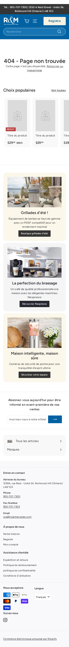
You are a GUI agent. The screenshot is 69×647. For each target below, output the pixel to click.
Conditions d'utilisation (17, 575)
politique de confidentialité (19, 570)
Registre (54, 21)
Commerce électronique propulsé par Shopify (30, 638)
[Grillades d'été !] (34, 192)
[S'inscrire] (55, 419)
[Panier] (26, 21)
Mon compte (10, 544)
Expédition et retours (15, 559)
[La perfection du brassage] (34, 262)
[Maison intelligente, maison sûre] (34, 333)
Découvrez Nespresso (34, 304)
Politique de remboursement (20, 565)
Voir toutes (58, 90)
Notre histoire (11, 533)
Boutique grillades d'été (34, 233)
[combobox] (34, 31)
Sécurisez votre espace (34, 374)
